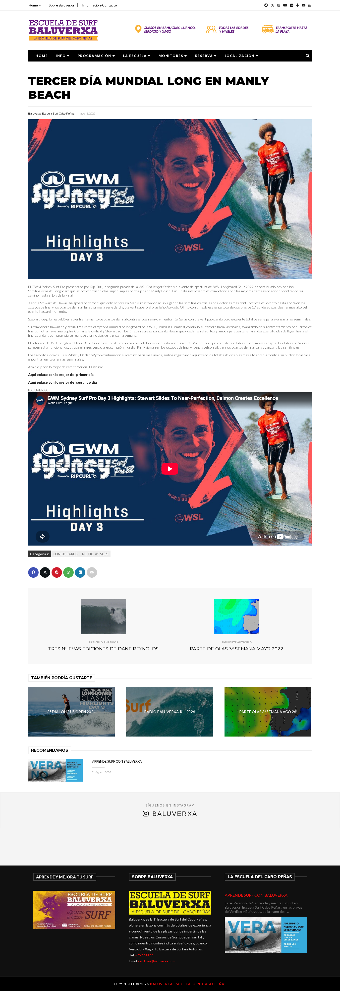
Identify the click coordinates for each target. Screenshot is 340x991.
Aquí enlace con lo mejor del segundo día (62, 382)
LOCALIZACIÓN (240, 56)
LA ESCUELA (135, 56)
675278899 (144, 955)
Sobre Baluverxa (61, 5)
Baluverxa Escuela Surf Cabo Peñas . (189, 984)
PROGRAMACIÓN (94, 56)
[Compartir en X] (45, 572)
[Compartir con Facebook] (33, 572)
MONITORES (171, 56)
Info (61, 56)
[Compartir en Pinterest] (57, 572)
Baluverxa (174, 813)
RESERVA (204, 56)
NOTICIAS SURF (95, 554)
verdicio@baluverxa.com (156, 961)
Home (33, 5)
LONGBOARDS (66, 554)
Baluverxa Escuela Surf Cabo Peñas (51, 113)
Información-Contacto (99, 5)
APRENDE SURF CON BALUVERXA (117, 761)
